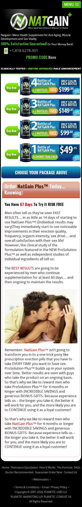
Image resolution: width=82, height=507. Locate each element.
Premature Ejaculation (24, 467)
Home (5, 467)
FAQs (77, 467)
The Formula (65, 467)
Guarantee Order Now (48, 472)
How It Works (47, 467)
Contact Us (70, 472)
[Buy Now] (50, 85)
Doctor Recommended (19, 472)
